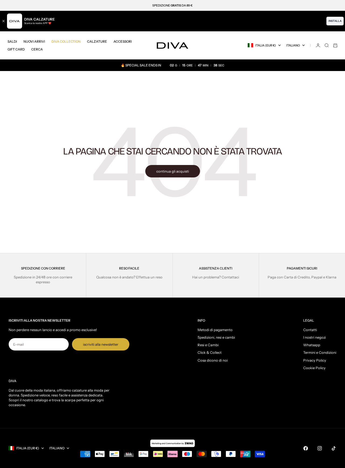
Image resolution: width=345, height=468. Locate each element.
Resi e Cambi (208, 345)
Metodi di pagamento (215, 330)
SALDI (12, 41)
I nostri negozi (314, 337)
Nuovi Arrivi (34, 41)
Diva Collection (66, 41)
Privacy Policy (314, 360)
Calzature (97, 41)
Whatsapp (311, 345)
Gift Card (16, 49)
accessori (122, 41)
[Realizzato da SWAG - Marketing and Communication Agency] (172, 443)
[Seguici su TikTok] (333, 448)
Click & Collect (210, 352)
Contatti (310, 330)
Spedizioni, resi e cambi (216, 337)
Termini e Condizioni (319, 352)
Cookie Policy (314, 368)
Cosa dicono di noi (213, 360)
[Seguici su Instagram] (319, 448)
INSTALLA (335, 21)
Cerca (37, 49)
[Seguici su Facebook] (305, 448)
